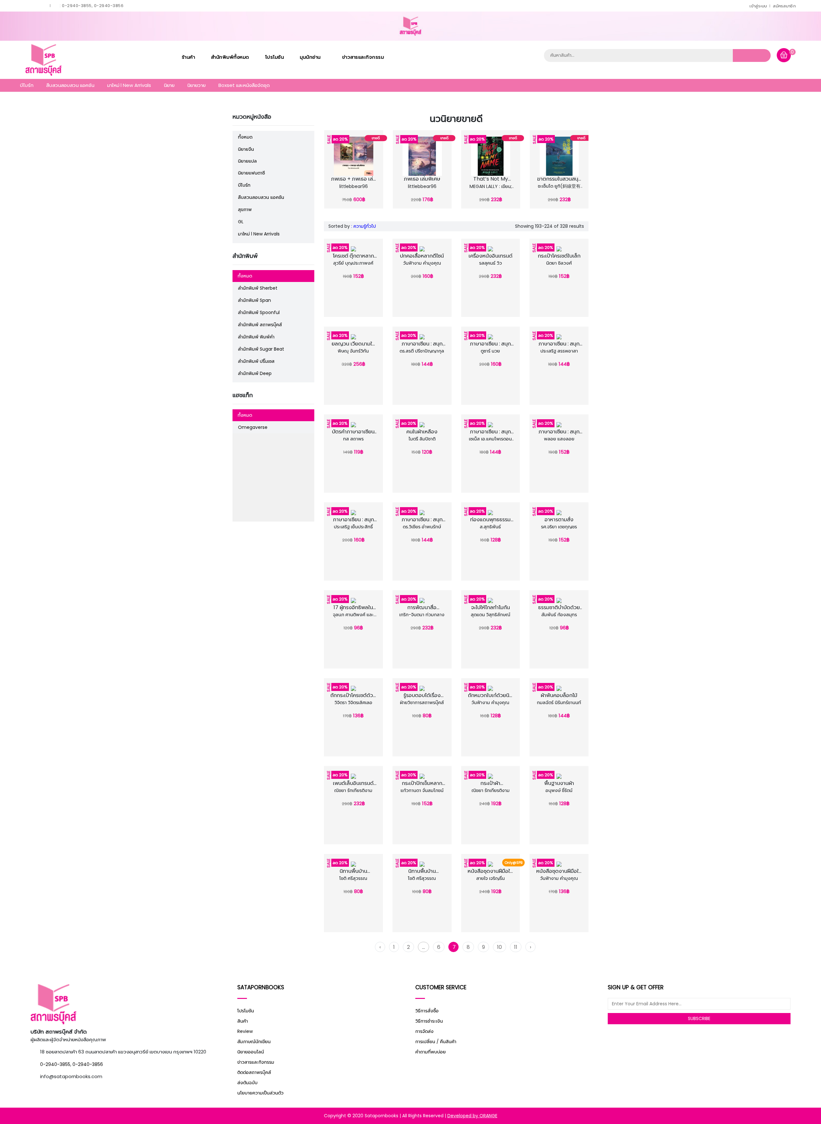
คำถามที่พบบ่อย (430, 1052)
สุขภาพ (245, 209)
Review (245, 1031)
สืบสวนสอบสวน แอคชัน (70, 85)
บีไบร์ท (26, 85)
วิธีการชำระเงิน (429, 1021)
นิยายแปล (247, 161)
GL (240, 221)
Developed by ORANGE (472, 1115)
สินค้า (242, 1021)
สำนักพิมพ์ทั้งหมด (230, 57)
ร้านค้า (188, 57)
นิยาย (169, 85)
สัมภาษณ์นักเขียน (254, 1041)
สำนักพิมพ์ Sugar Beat (261, 349)
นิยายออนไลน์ (250, 1052)
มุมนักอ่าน (311, 57)
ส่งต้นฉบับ (247, 1082)
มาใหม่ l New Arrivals (129, 85)
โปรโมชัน (274, 57)
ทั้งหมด (245, 137)
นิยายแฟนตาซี (251, 173)
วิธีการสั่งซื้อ (427, 1011)
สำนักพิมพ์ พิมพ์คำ (256, 337)
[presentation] (328, 168)
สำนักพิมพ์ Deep (255, 373)
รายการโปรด (347, 180)
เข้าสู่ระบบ (758, 6)
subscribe (699, 1018)
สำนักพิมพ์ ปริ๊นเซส (256, 361)
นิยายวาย (196, 85)
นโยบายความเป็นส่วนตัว (260, 1093)
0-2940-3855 (55, 1064)
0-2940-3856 (87, 1064)
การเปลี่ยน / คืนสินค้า (435, 1041)
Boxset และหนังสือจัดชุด (244, 85)
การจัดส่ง (424, 1031)
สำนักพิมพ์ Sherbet (257, 288)
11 (515, 947)
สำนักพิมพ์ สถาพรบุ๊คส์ (260, 324)
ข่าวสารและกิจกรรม (363, 57)
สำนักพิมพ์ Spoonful (259, 312)
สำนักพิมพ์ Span (254, 300)
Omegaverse (252, 427)
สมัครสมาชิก (784, 6)
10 (499, 947)
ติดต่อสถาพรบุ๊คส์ (254, 1072)
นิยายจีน (246, 149)
